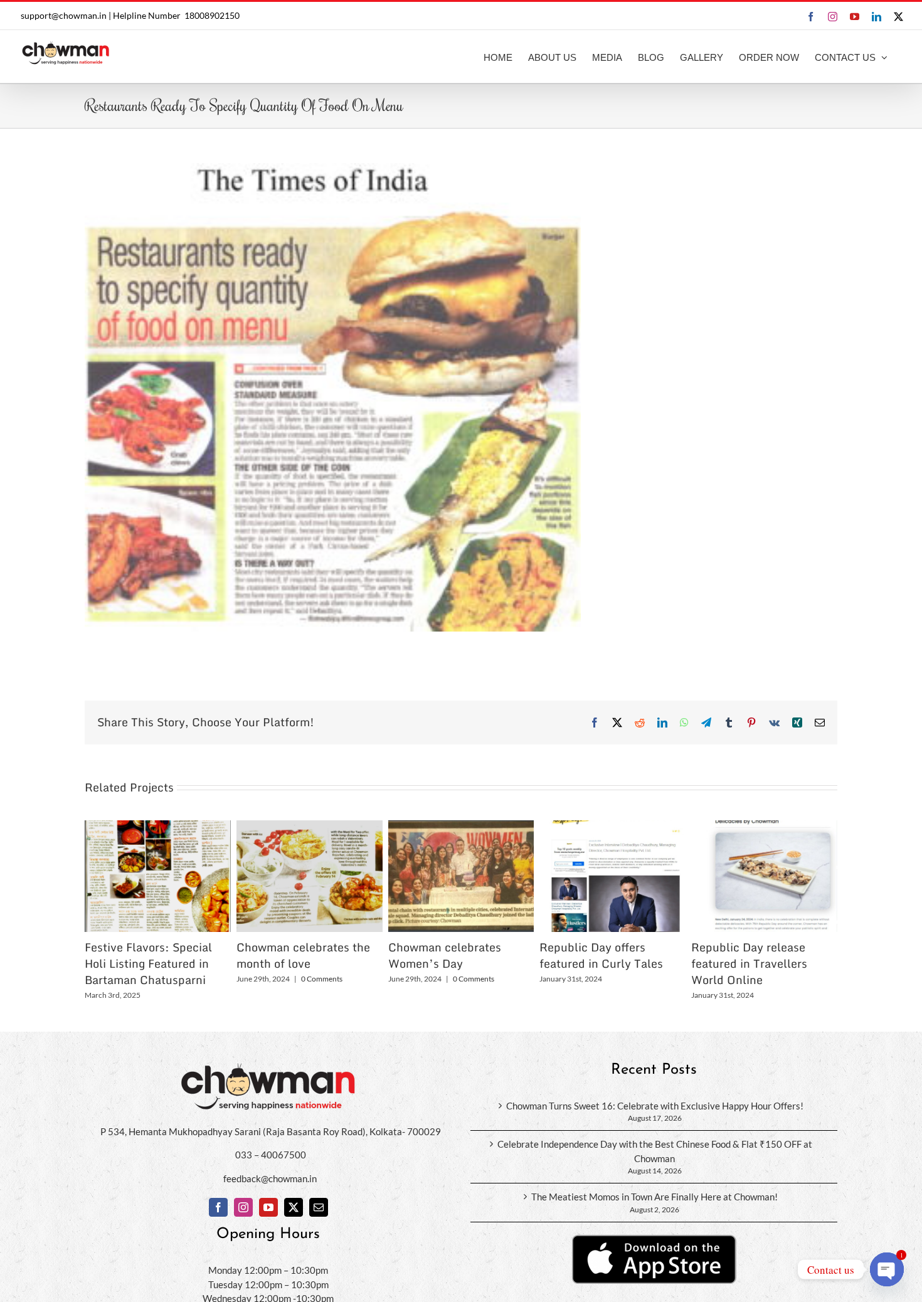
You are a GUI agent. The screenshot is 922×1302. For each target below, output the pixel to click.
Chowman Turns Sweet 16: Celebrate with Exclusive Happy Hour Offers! (654, 1105)
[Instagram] (243, 1207)
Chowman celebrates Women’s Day (444, 955)
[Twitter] (293, 1207)
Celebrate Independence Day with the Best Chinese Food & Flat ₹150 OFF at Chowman (654, 1151)
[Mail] (318, 1207)
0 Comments (321, 978)
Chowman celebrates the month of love (303, 955)
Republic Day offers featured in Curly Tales (601, 955)
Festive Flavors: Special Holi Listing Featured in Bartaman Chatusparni (148, 963)
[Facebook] (218, 1207)
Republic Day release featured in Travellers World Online (749, 963)
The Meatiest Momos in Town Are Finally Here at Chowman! (654, 1196)
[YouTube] (268, 1207)
